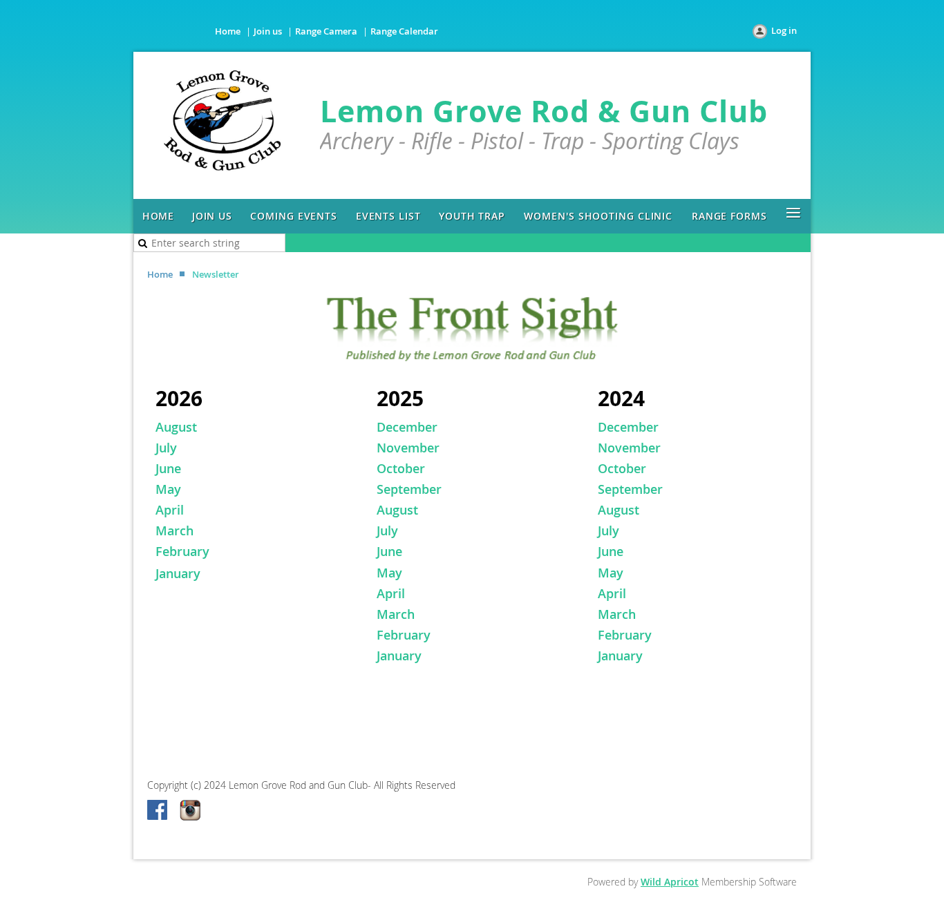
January (177, 573)
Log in (784, 30)
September (409, 489)
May (170, 489)
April (169, 509)
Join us (268, 31)
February (182, 551)
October (401, 468)
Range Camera (326, 31)
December (407, 427)
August (397, 509)
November (408, 447)
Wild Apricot (670, 881)
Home (227, 31)
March (174, 530)
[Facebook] (158, 811)
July (166, 447)
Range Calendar (404, 31)
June (168, 468)
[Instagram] (190, 811)
